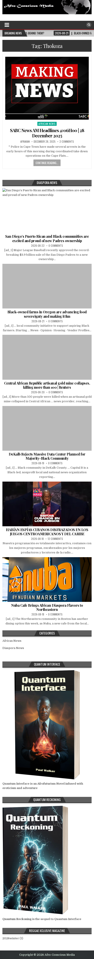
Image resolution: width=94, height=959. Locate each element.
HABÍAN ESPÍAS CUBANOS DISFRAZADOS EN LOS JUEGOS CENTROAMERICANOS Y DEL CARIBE (47, 531)
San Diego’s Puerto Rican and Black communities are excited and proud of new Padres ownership (47, 238)
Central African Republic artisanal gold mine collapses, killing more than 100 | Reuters (47, 385)
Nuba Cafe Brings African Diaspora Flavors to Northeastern (47, 607)
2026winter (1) (12, 938)
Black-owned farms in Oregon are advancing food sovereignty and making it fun (47, 314)
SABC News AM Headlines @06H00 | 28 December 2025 (47, 132)
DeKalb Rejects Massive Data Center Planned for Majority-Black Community (47, 456)
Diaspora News (13, 648)
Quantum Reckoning (16, 919)
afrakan (25, 141)
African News (47, 124)
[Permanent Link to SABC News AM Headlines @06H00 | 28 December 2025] (47, 88)
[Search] (88, 24)
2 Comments (66, 141)
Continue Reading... (47, 163)
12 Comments (55, 539)
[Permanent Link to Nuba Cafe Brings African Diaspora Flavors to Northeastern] (47, 579)
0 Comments (56, 245)
